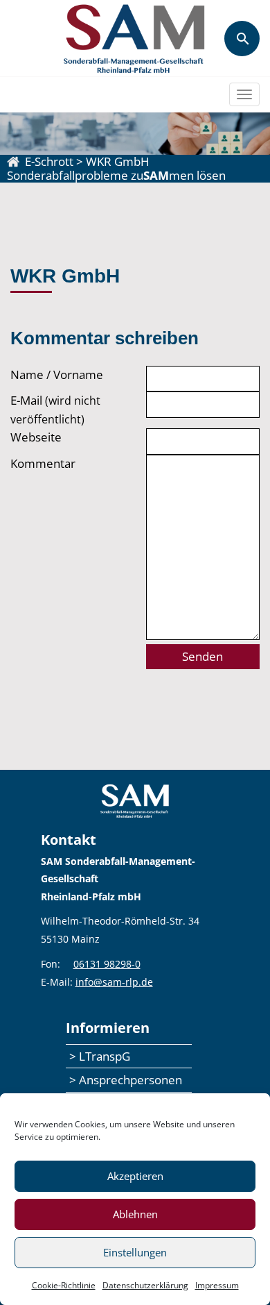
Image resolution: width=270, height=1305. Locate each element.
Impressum (217, 1285)
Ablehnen (135, 1214)
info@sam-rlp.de (114, 981)
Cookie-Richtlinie (64, 1285)
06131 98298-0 (107, 963)
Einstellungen (135, 1252)
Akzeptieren (135, 1176)
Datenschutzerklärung (145, 1285)
